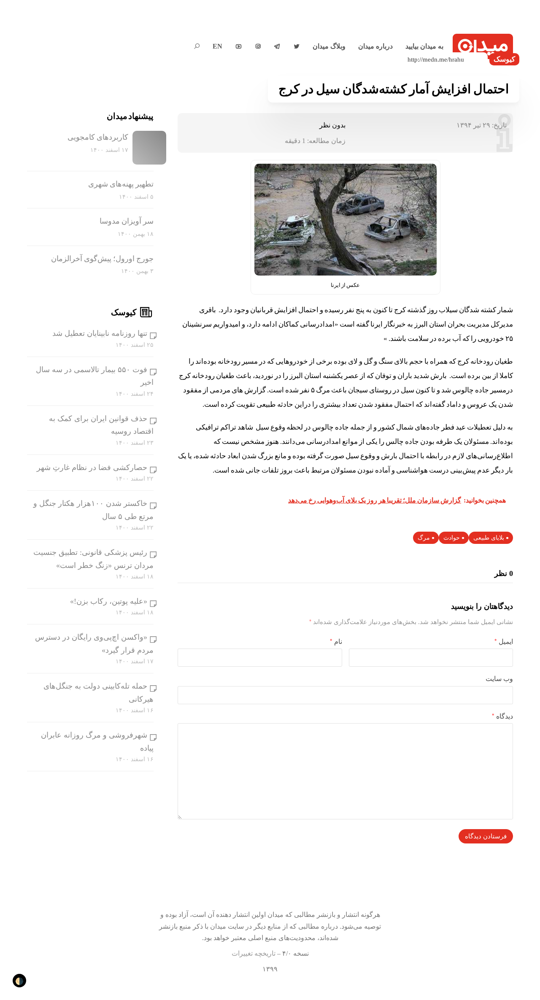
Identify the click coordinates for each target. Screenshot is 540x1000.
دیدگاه (502, 716)
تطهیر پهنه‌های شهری (121, 184)
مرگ (424, 538)
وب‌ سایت (499, 678)
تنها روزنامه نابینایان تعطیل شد (99, 333)
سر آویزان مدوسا (127, 221)
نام (336, 641)
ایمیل (503, 641)
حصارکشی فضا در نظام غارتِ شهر (92, 467)
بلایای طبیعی (488, 538)
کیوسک (504, 59)
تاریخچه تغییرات (253, 953)
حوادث (451, 538)
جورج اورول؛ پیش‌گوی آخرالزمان (102, 258)
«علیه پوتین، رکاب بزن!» (108, 601)
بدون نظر (332, 125)
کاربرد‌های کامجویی (98, 137)
